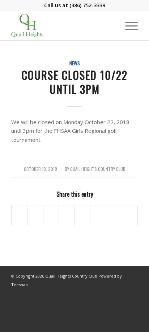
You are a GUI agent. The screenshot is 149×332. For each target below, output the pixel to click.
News (74, 63)
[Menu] (128, 25)
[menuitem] (128, 25)
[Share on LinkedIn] (66, 215)
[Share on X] (35, 215)
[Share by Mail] (130, 215)
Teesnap (19, 284)
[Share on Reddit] (114, 215)
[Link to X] (132, 293)
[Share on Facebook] (19, 215)
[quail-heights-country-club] (61, 25)
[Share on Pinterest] (51, 215)
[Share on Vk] (98, 215)
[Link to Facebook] (121, 293)
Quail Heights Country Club (97, 169)
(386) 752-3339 (87, 5)
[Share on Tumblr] (82, 215)
